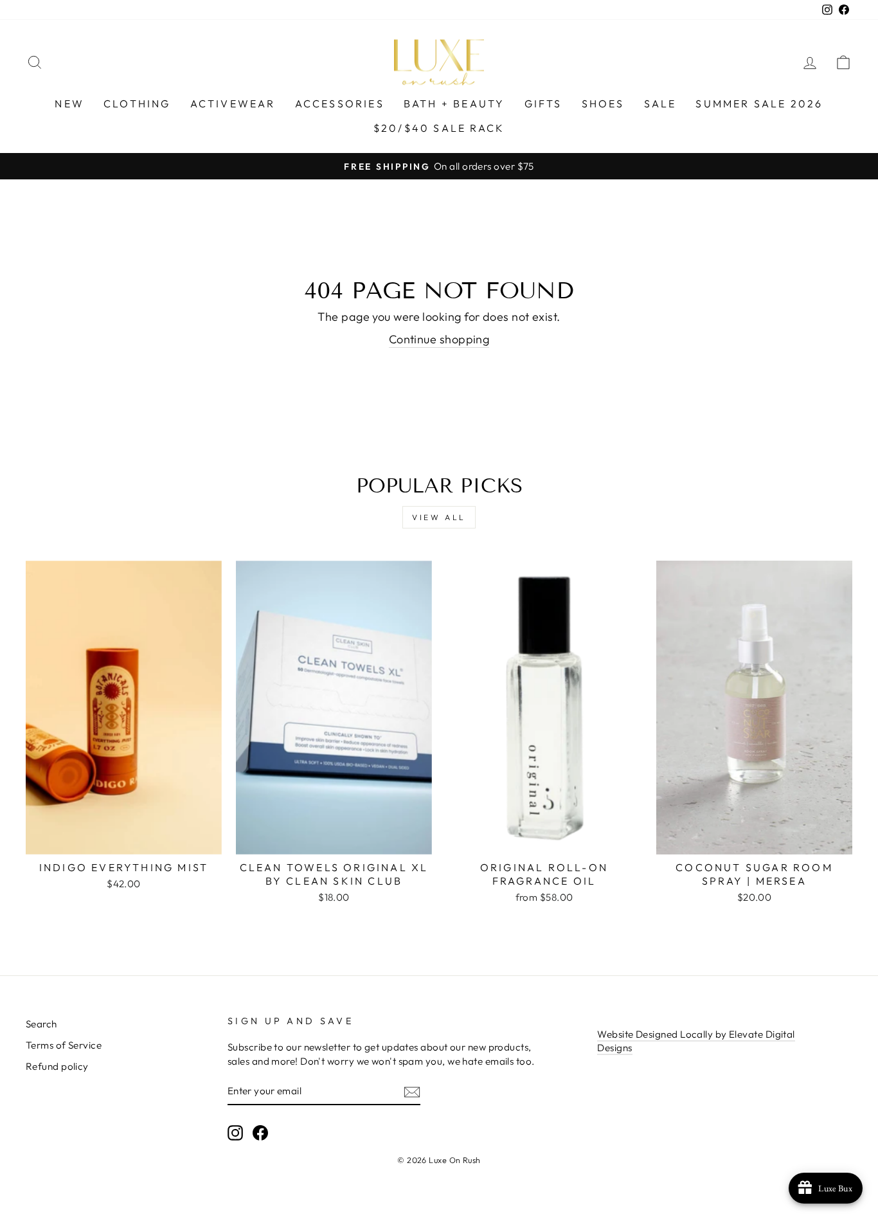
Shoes (603, 103)
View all (439, 517)
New (69, 103)
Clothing (137, 103)
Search (41, 1024)
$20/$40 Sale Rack (439, 128)
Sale (660, 103)
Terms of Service (64, 1045)
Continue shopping (439, 339)
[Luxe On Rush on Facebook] (260, 1132)
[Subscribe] (412, 1091)
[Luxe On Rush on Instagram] (235, 1132)
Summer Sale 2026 (759, 103)
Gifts (543, 103)
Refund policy (57, 1066)
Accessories (339, 103)
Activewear (233, 103)
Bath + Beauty (454, 103)
